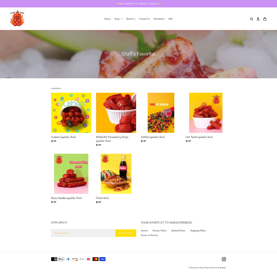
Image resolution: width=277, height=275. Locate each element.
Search (144, 230)
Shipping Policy (198, 230)
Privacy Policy (160, 230)
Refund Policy (178, 230)
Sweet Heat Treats (201, 267)
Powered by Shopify (218, 267)
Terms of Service (149, 235)
